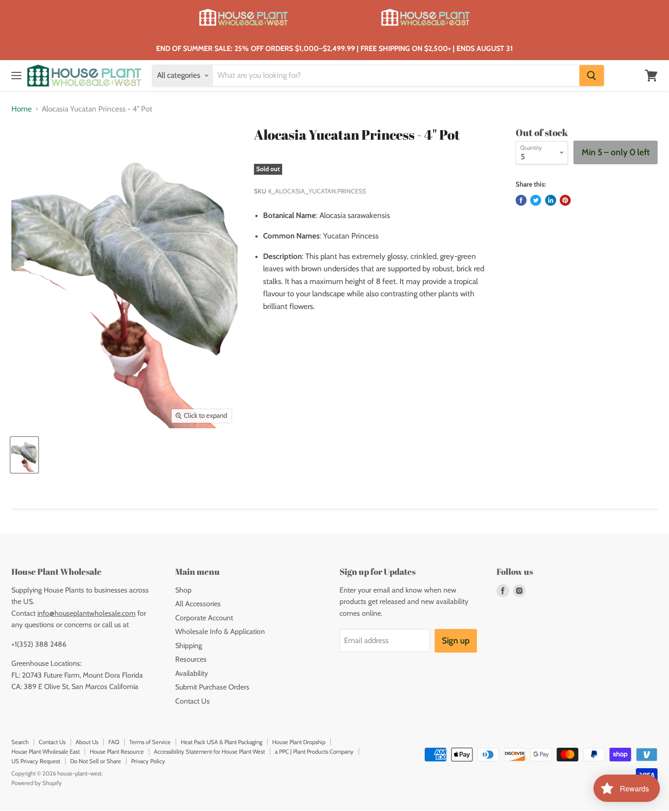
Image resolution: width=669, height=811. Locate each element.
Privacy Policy (148, 761)
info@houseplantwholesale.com (86, 613)
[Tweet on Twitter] (535, 200)
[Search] (591, 75)
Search (20, 741)
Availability (191, 673)
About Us (87, 741)
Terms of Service (150, 741)
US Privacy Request (35, 761)
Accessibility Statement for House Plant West (209, 751)
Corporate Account (204, 617)
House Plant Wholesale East (45, 751)
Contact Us (192, 701)
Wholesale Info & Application (220, 631)
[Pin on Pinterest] (565, 200)
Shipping (188, 645)
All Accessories (198, 603)
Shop (183, 590)
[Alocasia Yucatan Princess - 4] (24, 455)
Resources (191, 659)
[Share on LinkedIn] (550, 200)
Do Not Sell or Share (95, 761)
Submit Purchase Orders (212, 687)
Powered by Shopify (36, 782)
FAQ (113, 741)
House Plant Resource (117, 751)
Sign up (456, 640)
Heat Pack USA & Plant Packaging (221, 741)
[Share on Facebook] (521, 200)
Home (21, 109)
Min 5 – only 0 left (616, 152)
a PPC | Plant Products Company (314, 751)
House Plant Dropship (298, 741)
